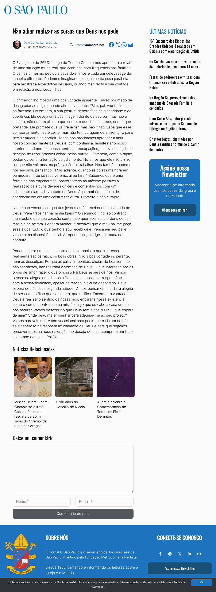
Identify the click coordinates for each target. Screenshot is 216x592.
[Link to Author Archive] (17, 44)
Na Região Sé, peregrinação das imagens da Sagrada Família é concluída (172, 103)
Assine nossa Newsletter (180, 568)
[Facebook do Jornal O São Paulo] (160, 554)
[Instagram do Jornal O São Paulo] (170, 554)
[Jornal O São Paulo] (36, 13)
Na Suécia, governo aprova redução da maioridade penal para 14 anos (174, 64)
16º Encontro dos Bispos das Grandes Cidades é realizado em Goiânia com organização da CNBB (174, 46)
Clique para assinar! (174, 210)
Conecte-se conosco (179, 537)
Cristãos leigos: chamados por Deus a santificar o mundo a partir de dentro (174, 144)
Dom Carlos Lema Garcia (41, 42)
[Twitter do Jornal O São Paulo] (179, 554)
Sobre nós (57, 537)
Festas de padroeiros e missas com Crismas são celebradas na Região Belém (174, 82)
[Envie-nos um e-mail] (199, 554)
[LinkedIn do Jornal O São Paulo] (189, 554)
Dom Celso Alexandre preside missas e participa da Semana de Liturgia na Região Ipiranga (173, 123)
